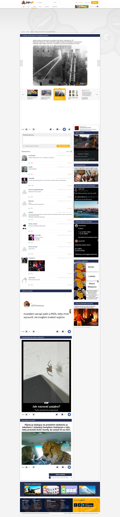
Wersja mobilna (25, 502)
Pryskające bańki (25, 507)
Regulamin (63, 504)
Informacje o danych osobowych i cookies (65, 508)
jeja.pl (23, 31)
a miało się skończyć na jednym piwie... (45, 31)
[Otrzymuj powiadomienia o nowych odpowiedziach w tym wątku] (71, 223)
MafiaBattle (36, 503)
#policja (87, 129)
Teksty (23, 503)
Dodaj (95, 2)
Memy (34, 6)
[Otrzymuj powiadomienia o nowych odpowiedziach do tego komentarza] (71, 155)
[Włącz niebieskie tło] (97, 6)
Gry (29, 6)
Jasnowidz (31, 277)
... (69, 477)
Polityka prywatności (76, 513)
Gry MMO (36, 500)
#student (94, 129)
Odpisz (70, 163)
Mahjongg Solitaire (25, 508)
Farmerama (36, 502)
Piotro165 (38, 235)
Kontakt (62, 502)
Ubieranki (54, 6)
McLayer (31, 201)
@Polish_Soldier (39, 237)
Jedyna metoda (27, 291)
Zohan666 (31, 178)
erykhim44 (31, 155)
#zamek (81, 130)
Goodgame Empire (37, 507)
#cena (90, 129)
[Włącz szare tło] (96, 6)
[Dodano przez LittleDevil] (36, 270)
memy (27, 31)
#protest (89, 130)
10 (67, 477)
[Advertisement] (60, 112)
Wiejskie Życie (37, 504)
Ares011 (30, 212)
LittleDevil (31, 258)
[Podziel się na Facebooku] (64, 129)
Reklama (62, 503)
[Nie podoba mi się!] (35, 129)
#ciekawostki (82, 131)
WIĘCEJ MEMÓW (60, 474)
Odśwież (68, 151)
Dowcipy (47, 6)
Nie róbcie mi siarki (28, 420)
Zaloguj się (80, 2)
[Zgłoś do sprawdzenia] (69, 129)
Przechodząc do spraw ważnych (33, 337)
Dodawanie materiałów (51, 505)
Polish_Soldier (32, 224)
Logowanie (49, 504)
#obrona (85, 130)
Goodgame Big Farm (38, 508)
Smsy (23, 504)
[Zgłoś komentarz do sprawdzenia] (69, 155)
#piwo (83, 129)
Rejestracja (49, 503)
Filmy (40, 6)
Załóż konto (87, 2)
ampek (30, 167)
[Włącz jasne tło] (95, 6)
